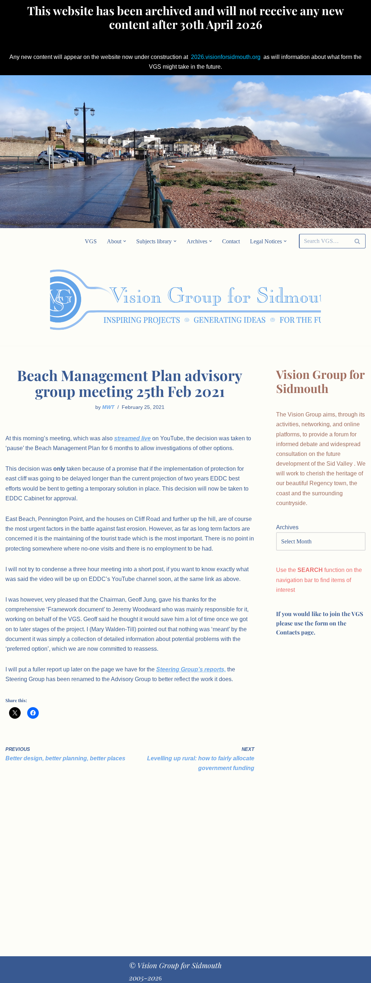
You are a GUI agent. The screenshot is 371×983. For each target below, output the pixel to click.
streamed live (132, 438)
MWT (108, 407)
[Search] (357, 241)
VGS (91, 241)
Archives (287, 527)
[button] (124, 241)
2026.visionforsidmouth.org (225, 57)
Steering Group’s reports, (191, 669)
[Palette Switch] (315, 300)
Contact (231, 241)
